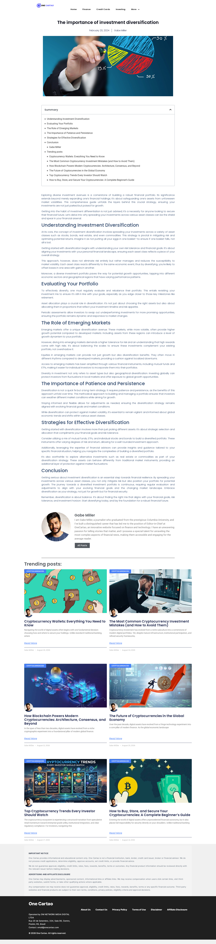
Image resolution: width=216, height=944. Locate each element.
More (133, 9)
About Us (86, 909)
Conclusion (52, 142)
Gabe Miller (55, 147)
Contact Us (101, 909)
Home (74, 9)
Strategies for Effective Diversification (66, 137)
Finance (86, 9)
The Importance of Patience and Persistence (70, 133)
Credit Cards (103, 9)
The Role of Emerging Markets (62, 128)
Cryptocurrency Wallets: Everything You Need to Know (77, 156)
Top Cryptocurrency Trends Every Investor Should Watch (78, 175)
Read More (30, 643)
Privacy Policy (119, 909)
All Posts (82, 545)
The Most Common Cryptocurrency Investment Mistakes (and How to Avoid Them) (92, 161)
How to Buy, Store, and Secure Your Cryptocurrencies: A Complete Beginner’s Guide (91, 180)
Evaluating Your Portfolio (60, 123)
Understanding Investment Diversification (68, 119)
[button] (170, 109)
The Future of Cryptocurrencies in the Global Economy (77, 170)
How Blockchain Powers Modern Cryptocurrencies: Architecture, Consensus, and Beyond (94, 165)
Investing (120, 9)
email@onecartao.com (48, 927)
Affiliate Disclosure (177, 909)
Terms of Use (139, 909)
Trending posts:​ (55, 151)
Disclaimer (156, 909)
